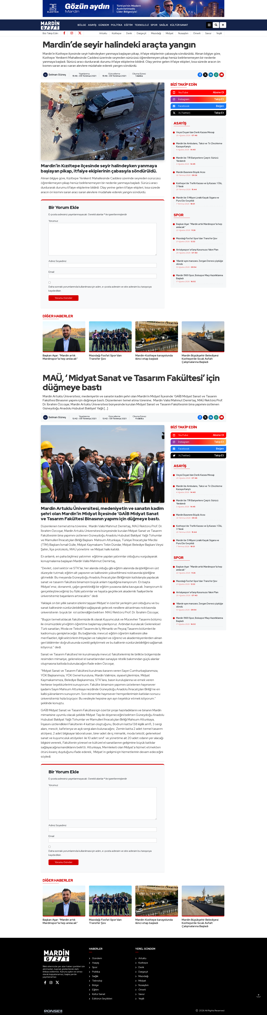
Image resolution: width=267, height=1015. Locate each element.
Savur (208, 33)
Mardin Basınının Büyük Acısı (190, 174)
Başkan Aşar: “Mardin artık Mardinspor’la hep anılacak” (199, 227)
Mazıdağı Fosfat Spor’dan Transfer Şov (196, 240)
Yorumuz (53, 221)
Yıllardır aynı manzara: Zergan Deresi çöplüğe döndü (199, 263)
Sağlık (163, 25)
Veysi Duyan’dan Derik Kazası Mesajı (195, 134)
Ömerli (196, 33)
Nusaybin (183, 33)
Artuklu (103, 33)
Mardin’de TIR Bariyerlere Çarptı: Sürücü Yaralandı (197, 160)
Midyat (169, 33)
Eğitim (128, 25)
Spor (154, 25)
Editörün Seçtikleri (102, 998)
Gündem (103, 25)
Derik (129, 33)
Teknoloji (142, 25)
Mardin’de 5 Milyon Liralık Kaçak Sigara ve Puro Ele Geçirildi (197, 200)
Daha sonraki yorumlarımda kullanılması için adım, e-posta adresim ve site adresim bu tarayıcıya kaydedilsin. (100, 288)
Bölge (82, 25)
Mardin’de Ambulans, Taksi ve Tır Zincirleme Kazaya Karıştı (199, 146)
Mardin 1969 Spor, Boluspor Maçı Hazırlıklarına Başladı (199, 278)
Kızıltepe (116, 33)
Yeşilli (219, 33)
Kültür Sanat (179, 25)
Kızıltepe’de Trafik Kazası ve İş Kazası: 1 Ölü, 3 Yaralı (199, 186)
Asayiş (92, 25)
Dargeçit (141, 33)
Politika (116, 25)
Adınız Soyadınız (57, 261)
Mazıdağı (156, 33)
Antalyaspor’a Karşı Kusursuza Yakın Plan (197, 251)
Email (51, 271)
